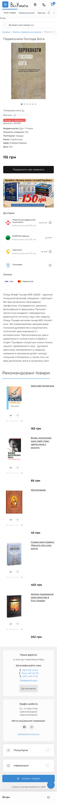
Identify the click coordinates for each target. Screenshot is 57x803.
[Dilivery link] (50, 222)
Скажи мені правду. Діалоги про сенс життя (42, 545)
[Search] (5, 25)
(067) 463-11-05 (30, 676)
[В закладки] (48, 797)
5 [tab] (32, 104)
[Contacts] (43, 4)
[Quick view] (11, 415)
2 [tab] (24, 104)
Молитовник (38, 489)
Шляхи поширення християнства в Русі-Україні (42, 597)
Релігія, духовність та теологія (27, 32)
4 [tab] (30, 104)
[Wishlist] (17, 415)
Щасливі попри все (42, 385)
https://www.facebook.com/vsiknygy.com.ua (24, 727)
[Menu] (5, 4)
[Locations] (35, 4)
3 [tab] (27, 104)
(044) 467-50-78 (30, 673)
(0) (14, 115)
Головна (6, 32)
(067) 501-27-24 (30, 670)
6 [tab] (35, 104)
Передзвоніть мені (28, 680)
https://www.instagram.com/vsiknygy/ (32, 727)
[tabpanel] (28, 71)
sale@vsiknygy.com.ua (28, 734)
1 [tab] (21, 104)
